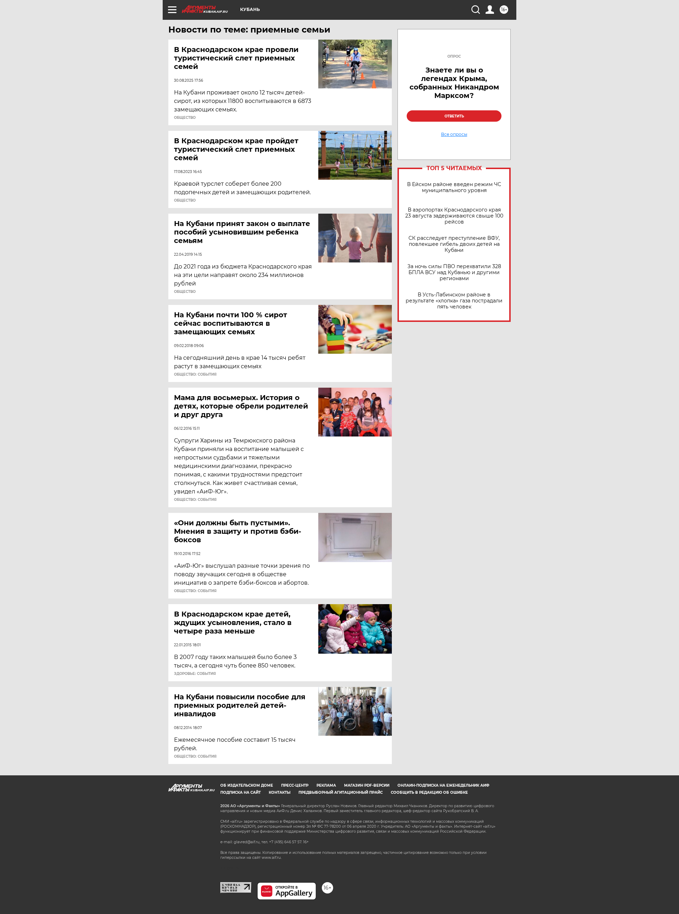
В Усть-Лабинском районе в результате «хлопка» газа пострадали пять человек (454, 301)
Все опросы (454, 134)
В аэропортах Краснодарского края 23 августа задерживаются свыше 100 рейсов (454, 216)
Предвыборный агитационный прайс (340, 792)
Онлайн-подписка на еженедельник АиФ (443, 785)
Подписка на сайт (240, 792)
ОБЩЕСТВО (185, 118)
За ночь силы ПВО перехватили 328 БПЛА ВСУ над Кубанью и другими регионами (454, 273)
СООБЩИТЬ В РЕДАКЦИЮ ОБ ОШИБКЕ (429, 792)
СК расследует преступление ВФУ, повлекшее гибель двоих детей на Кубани (454, 244)
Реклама (326, 785)
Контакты (279, 792)
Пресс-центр (294, 785)
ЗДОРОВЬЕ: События (195, 674)
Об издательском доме (246, 785)
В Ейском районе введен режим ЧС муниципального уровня (454, 187)
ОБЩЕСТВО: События (195, 374)
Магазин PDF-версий (366, 785)
